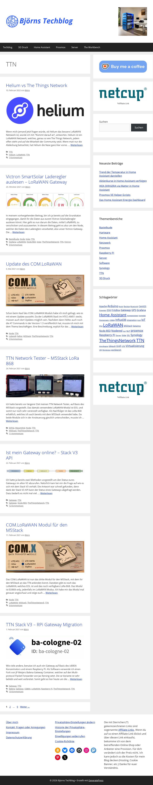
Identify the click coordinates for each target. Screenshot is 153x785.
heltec (19, 336)
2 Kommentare (15, 339)
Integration (132, 320)
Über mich (12, 722)
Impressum (12, 732)
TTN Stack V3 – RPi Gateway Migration (44, 624)
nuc (124, 331)
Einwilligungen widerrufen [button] (70, 736)
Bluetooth (134, 306)
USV (123, 346)
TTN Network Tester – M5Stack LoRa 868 (42, 360)
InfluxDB (120, 320)
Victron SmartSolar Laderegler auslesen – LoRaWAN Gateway (36, 179)
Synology (104, 268)
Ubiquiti (112, 346)
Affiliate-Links (126, 730)
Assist (121, 306)
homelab (142, 316)
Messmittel (20, 427)
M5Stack (27, 336)
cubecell (12, 336)
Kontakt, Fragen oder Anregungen (25, 727)
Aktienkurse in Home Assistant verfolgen (123, 181)
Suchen (103, 121)
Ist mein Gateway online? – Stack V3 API (42, 455)
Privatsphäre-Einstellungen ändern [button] (75, 722)
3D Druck (23, 47)
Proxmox (60, 47)
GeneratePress (95, 780)
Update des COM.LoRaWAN (34, 264)
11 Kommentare (16, 433)
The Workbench (92, 47)
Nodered (116, 330)
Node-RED (31, 242)
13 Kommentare (16, 691)
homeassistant (132, 316)
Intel (139, 320)
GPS (133, 310)
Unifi (118, 346)
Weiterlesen (77, 144)
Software (104, 263)
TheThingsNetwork (50, 242)
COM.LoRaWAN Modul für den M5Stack (36, 527)
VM (100, 350)
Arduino (112, 306)
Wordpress (106, 350)
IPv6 (100, 326)
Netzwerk (105, 242)
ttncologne (103, 346)
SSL (128, 335)
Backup (127, 306)
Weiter (25, 706)
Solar (28, 239)
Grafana (12, 242)
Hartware (104, 232)
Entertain (102, 310)
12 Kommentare (16, 505)
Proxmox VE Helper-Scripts (114, 195)
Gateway (13, 500)
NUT (128, 331)
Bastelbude (14, 239)
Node (22, 239)
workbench (116, 350)
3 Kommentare (15, 244)
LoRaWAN (20, 154)
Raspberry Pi (46, 688)
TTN (11, 152)
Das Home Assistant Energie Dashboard (122, 200)
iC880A (27, 688)
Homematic (104, 320)
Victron (67, 242)
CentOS (142, 306)
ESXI (109, 310)
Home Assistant (42, 47)
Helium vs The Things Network (36, 85)
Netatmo (137, 326)
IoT (143, 320)
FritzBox (116, 310)
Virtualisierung (135, 346)
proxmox (137, 331)
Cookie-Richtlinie (64, 741)
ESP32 (11, 427)
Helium (12, 154)
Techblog (7, 47)
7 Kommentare (15, 157)
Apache (103, 306)
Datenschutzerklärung (19, 737)
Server (74, 47)
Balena (12, 688)
